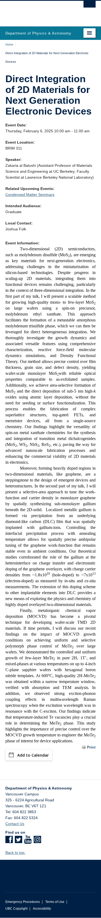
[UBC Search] (89, 7)
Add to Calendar (33, 755)
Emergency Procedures (22, 902)
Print (91, 747)
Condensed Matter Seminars (29, 194)
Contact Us (14, 824)
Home (9, 44)
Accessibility (42, 908)
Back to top (15, 852)
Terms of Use (54, 902)
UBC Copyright (16, 908)
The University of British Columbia (37, 11)
